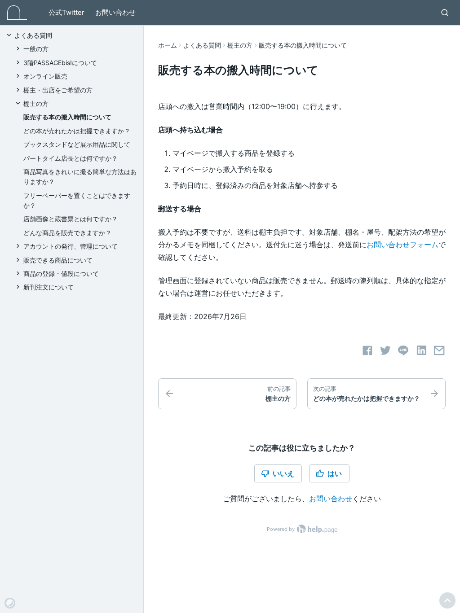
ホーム (167, 45)
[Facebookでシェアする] (367, 350)
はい (334, 473)
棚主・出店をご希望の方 (58, 90)
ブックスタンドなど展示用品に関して (76, 144)
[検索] (445, 12)
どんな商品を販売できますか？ (67, 232)
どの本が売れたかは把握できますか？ (76, 131)
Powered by (281, 529)
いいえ (283, 473)
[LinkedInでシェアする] (421, 350)
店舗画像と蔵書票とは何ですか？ (70, 219)
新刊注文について (48, 287)
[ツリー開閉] (9, 35)
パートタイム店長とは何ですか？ (70, 158)
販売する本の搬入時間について (67, 117)
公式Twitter (66, 12)
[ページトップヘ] (447, 600)
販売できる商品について (58, 260)
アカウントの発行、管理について (70, 246)
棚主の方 (239, 45)
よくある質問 (202, 45)
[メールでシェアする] (439, 350)
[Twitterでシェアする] (385, 350)
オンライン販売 (45, 76)
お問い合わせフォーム (402, 244)
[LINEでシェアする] (403, 350)
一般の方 (36, 49)
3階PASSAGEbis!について (60, 62)
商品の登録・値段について (61, 273)
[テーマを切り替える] (9, 603)
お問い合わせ (115, 12)
